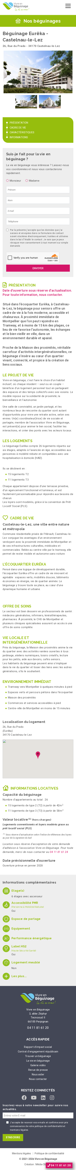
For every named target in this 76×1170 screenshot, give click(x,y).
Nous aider (38, 1074)
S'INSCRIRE (13, 1137)
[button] (38, 755)
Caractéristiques (22, 132)
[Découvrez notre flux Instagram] (52, 1098)
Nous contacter (38, 1079)
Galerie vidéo (38, 1065)
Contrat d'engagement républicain (38, 1051)
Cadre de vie (18, 127)
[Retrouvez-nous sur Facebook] (24, 1098)
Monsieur (15, 180)
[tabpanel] (26, 102)
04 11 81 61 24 (59, 852)
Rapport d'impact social (38, 1047)
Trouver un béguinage (38, 1056)
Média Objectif (44, 1164)
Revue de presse (38, 1069)
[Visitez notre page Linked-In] (43, 1098)
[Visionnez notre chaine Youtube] (34, 1098)
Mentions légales (21, 1153)
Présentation (19, 122)
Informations (19, 137)
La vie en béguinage (38, 1060)
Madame (34, 180)
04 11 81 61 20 (38, 1028)
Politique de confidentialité (49, 1153)
